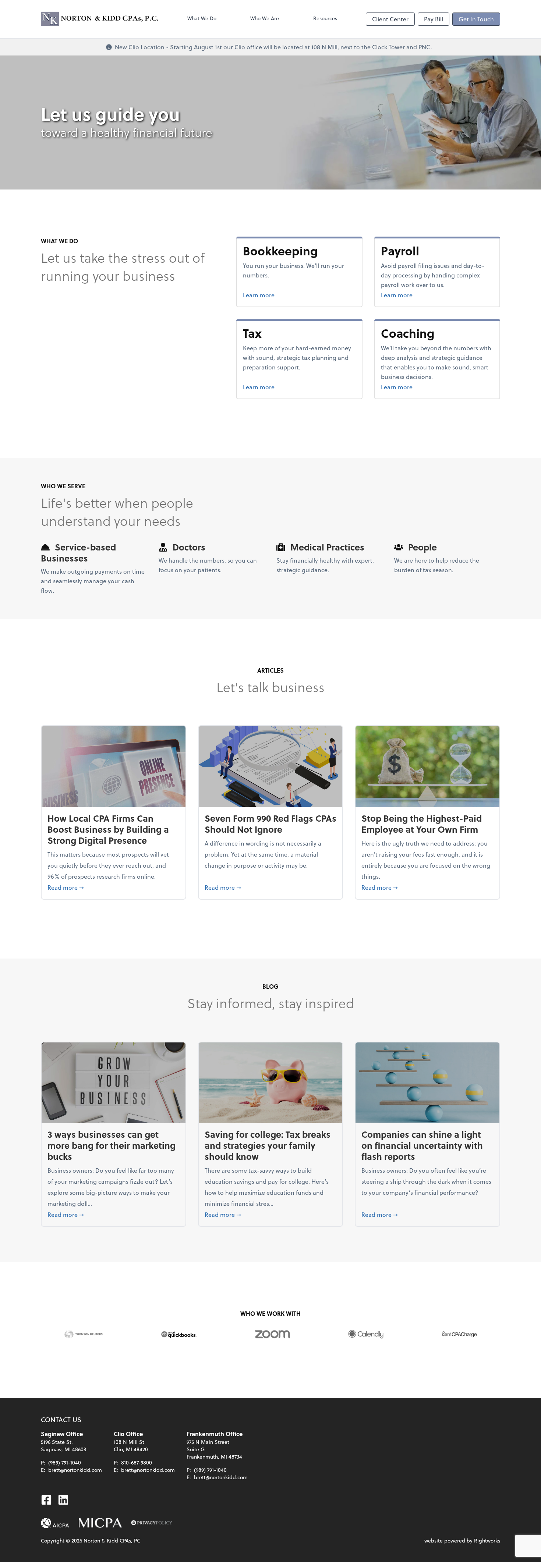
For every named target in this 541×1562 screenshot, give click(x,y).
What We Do (201, 18)
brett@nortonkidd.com (75, 1470)
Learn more (286, 294)
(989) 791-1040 (64, 1462)
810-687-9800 (136, 1462)
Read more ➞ (113, 887)
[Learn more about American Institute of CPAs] (55, 1523)
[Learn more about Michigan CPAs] (100, 1523)
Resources (325, 18)
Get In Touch (476, 19)
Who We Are (264, 18)
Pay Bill (433, 19)
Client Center (390, 19)
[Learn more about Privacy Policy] (151, 1523)
